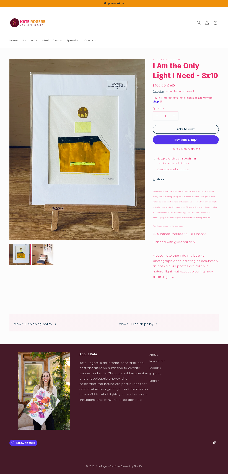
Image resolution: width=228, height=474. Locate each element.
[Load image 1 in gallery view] (20, 254)
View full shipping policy (33, 324)
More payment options (186, 148)
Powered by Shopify (131, 466)
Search (154, 381)
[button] (30, 41)
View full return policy (136, 324)
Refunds (155, 374)
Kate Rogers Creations (108, 466)
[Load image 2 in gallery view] (43, 254)
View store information (173, 169)
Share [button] (160, 179)
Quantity (158, 108)
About (153, 355)
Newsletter (157, 361)
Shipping (158, 90)
